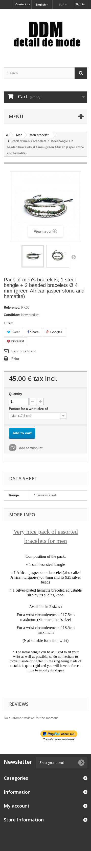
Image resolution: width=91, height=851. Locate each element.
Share (34, 332)
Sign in (80, 4)
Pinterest (17, 341)
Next (73, 256)
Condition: (12, 315)
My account (17, 806)
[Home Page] (6, 135)
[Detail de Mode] (45, 34)
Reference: (12, 307)
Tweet (15, 332)
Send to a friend (23, 351)
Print (15, 359)
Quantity (15, 394)
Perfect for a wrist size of (29, 409)
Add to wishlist (30, 448)
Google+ (56, 332)
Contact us (22, 4)
